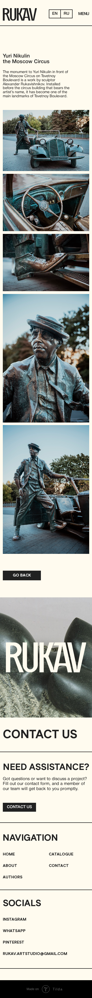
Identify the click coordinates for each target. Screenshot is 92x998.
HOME (9, 854)
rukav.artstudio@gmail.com (35, 954)
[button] (19, 807)
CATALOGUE (61, 854)
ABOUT (10, 866)
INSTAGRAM (14, 919)
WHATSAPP (14, 931)
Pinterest (13, 942)
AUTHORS (12, 877)
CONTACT (59, 866)
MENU (83, 14)
